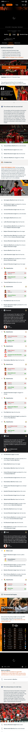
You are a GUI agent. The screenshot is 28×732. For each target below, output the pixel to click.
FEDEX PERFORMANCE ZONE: (8, 167)
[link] (9, 5)
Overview (4, 43)
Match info (17, 43)
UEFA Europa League (3, 5)
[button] (24, 5)
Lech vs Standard (19, 57)
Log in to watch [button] (15, 67)
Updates (10, 43)
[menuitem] (10, 5)
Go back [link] (5, 8)
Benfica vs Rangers (10, 57)
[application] (14, 18)
